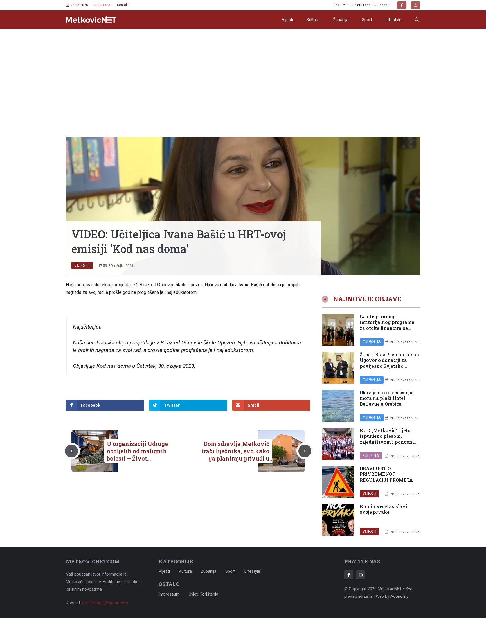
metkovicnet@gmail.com (105, 602)
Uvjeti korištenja (203, 594)
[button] (417, 19)
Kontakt (123, 5)
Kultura (313, 19)
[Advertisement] (243, 71)
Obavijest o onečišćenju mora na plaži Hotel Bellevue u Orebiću (386, 398)
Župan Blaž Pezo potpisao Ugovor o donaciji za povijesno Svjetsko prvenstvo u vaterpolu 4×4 (389, 366)
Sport (367, 19)
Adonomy (399, 596)
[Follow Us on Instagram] (360, 574)
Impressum (102, 5)
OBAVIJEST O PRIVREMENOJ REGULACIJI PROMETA (386, 474)
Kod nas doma (113, 366)
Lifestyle (393, 19)
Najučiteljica (87, 327)
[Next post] (304, 451)
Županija (340, 19)
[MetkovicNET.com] (91, 19)
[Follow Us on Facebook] (348, 574)
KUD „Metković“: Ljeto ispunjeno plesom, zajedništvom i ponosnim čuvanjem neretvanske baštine (389, 442)
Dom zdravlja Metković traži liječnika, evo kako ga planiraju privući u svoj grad (235, 454)
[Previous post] (71, 451)
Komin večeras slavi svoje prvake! (383, 509)
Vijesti (287, 19)
